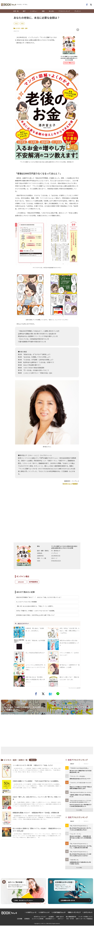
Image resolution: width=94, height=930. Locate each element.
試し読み (51, 11)
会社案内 (51, 917)
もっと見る (79, 810)
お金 (16, 23)
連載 (43, 11)
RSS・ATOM (70, 919)
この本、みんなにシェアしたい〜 (23, 900)
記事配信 (27, 919)
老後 (22, 23)
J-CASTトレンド (44, 912)
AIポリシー (61, 919)
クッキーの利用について (85, 917)
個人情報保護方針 (71, 917)
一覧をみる (33, 760)
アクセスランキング (64, 11)
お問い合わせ (60, 917)
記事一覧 (15, 11)
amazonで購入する (69, 62)
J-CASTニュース (31, 912)
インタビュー (34, 11)
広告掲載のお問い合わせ (68, 900)
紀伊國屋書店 (33, 582)
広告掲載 (19, 919)
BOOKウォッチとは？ (40, 917)
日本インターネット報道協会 (84, 919)
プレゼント (77, 11)
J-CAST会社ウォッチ (59, 912)
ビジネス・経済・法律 (21, 28)
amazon (21, 582)
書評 (24, 11)
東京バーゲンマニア (74, 912)
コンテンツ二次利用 (37, 919)
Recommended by (72, 687)
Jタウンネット (88, 912)
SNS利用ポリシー (51, 919)
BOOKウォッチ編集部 (70, 484)
